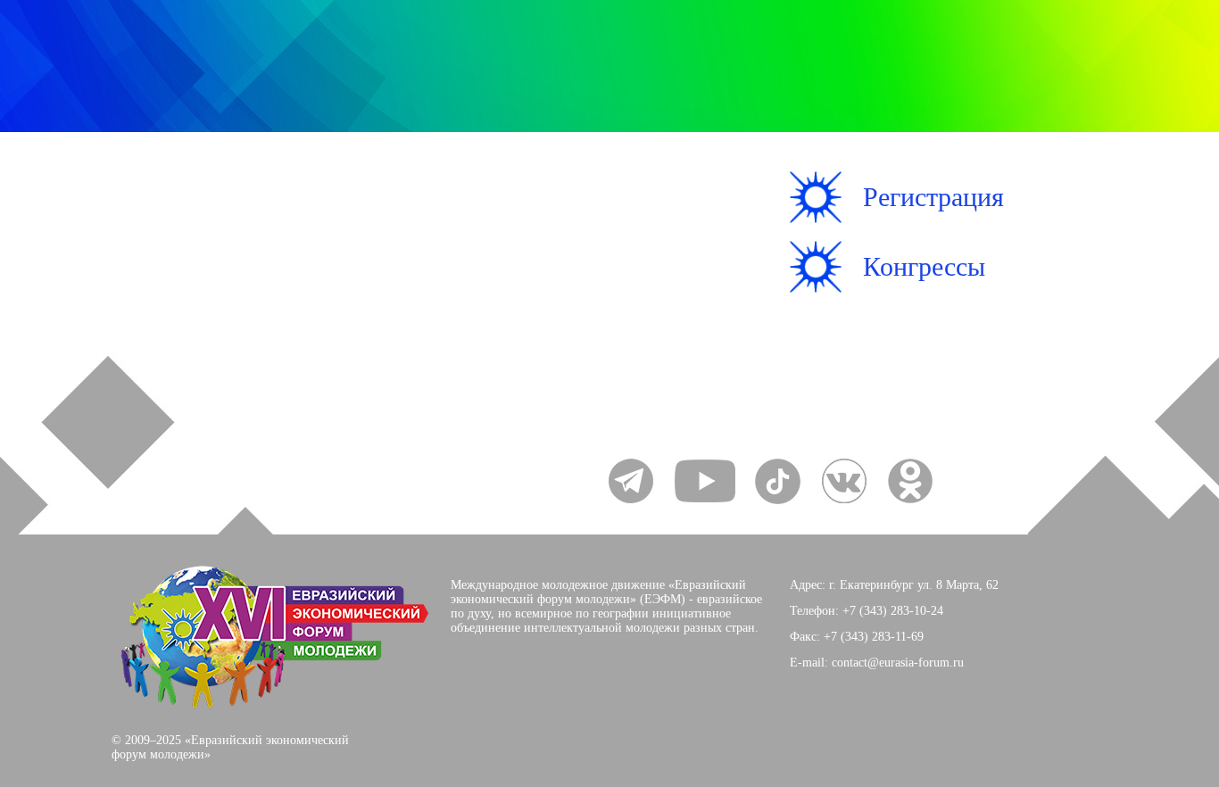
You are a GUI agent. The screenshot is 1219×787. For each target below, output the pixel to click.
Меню (175, 229)
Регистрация (933, 196)
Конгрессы (924, 266)
